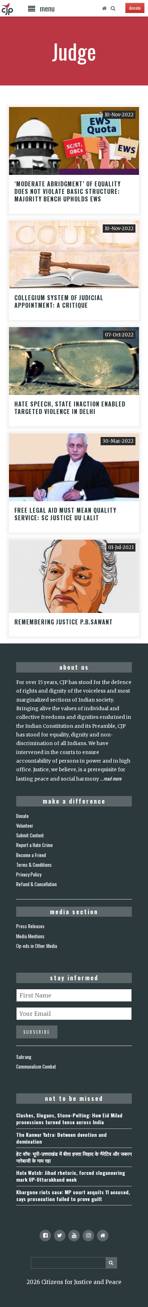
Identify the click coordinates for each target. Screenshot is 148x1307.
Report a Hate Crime (34, 844)
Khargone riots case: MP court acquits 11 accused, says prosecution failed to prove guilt (73, 1195)
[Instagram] (88, 1235)
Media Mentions (30, 936)
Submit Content (30, 835)
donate (135, 8)
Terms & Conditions (34, 864)
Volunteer (24, 825)
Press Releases (30, 926)
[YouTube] (74, 1235)
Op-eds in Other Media (36, 945)
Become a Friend (31, 855)
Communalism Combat (36, 1066)
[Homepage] (104, 8)
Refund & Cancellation (36, 884)
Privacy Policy (28, 874)
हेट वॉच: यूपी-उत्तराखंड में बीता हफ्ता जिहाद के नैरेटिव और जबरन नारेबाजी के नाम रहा (74, 1157)
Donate (22, 815)
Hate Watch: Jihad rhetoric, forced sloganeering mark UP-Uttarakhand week (70, 1176)
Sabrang (23, 1056)
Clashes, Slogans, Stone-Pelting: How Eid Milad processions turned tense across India (69, 1118)
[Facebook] (45, 1235)
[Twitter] (59, 1235)
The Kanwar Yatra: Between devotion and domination (61, 1138)
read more (112, 778)
